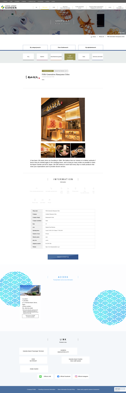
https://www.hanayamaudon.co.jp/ (53, 246)
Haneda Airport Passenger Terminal (33, 351)
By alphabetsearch (91, 47)
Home (94, 36)
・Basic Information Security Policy (66, 389)
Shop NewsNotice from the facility (65, 7)
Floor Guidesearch (63, 47)
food (84, 56)
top (36, 7)
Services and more (98, 56)
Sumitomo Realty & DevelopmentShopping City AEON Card (96, 7)
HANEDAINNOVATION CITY (63, 351)
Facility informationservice (79, 7)
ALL (28, 56)
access (110, 7)
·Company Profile (31, 389)
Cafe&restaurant (70, 56)
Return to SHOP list (63, 257)
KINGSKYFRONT (33, 360)
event (54, 7)
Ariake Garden (34, 369)
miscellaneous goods (56, 56)
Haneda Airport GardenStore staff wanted (75, 360)
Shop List (101, 36)
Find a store (44, 7)
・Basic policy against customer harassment (87, 389)
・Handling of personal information (46, 389)
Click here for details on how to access (30, 316)
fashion (42, 56)
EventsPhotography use (120, 7)
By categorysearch (35, 47)
